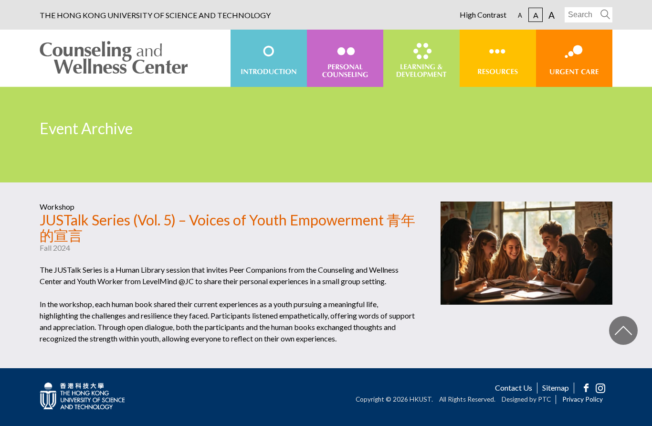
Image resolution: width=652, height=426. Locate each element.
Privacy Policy (582, 399)
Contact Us (513, 387)
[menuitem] (269, 58)
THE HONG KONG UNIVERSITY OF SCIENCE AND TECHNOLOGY (155, 15)
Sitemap (555, 387)
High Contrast (483, 15)
